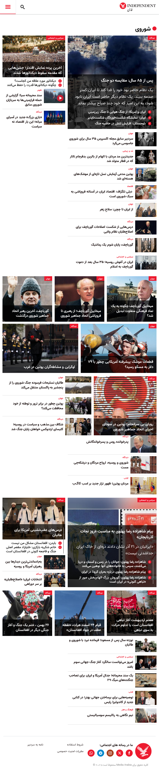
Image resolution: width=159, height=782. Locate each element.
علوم (39, 90)
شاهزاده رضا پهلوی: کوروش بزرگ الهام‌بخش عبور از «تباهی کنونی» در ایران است (112, 580)
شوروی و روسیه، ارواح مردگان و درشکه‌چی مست (101, 465)
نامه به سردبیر (35, 744)
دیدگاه (152, 38)
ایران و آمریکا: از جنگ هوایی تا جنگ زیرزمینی (117, 112)
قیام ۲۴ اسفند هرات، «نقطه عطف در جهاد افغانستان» (82, 628)
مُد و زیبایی (128, 151)
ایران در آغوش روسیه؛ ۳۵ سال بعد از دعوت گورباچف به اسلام (104, 264)
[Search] (22, 7)
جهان (130, 133)
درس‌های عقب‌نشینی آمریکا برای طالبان (38, 532)
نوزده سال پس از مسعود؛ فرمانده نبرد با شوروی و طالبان (101, 643)
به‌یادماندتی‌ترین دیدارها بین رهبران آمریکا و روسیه (23, 564)
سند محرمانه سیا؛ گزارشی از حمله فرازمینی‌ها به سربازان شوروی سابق (24, 100)
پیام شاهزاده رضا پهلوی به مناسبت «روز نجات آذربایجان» (116, 534)
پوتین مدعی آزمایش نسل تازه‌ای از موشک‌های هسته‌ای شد (103, 176)
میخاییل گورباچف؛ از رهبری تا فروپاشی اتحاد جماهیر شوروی (81, 314)
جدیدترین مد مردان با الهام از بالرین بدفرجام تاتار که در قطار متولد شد (101, 159)
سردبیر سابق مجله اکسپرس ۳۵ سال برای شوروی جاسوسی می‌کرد (101, 141)
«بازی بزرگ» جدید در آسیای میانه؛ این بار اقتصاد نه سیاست (24, 122)
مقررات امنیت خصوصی (70, 751)
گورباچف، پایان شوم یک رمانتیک (112, 245)
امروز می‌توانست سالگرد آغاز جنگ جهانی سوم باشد (103, 664)
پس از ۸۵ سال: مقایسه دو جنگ (127, 80)
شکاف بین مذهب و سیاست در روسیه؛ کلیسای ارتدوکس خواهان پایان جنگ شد (37, 427)
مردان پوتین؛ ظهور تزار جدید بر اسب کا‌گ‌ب (100, 483)
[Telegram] (100, 753)
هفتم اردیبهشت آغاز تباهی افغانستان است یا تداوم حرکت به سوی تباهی (132, 625)
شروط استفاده (75, 744)
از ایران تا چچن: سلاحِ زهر (116, 209)
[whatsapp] (91, 753)
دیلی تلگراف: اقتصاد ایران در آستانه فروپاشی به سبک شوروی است (102, 194)
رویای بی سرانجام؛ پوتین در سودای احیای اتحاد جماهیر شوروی (127, 427)
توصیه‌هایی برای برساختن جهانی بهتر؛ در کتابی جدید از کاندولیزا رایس (102, 700)
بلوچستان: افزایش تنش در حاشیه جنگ (120, 123)
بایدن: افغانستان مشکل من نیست (33, 543)
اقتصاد (130, 186)
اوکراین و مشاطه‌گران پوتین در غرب (49, 367)
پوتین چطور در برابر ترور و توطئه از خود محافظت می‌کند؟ (38, 406)
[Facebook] (129, 753)
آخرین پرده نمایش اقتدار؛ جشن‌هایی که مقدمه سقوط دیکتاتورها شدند (35, 70)
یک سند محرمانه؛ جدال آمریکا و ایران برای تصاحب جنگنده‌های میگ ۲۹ (101, 678)
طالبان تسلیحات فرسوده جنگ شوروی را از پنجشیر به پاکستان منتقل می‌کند (36, 385)
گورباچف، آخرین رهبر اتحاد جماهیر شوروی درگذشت (30, 314)
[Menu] (8, 7)
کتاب (126, 478)
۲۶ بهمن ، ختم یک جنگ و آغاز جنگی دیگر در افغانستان (28, 628)
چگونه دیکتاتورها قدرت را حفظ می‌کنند (31, 85)
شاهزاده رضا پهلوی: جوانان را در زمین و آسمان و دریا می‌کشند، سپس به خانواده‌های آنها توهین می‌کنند (112, 564)
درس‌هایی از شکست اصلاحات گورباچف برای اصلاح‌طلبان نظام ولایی (104, 229)
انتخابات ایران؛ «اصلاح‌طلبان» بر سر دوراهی (23, 582)
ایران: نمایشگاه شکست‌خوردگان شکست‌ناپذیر (117, 118)
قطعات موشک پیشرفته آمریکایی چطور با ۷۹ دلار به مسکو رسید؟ (120, 364)
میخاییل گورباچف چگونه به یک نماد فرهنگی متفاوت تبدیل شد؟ (132, 311)
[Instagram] (110, 753)
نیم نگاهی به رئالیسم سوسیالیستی (110, 715)
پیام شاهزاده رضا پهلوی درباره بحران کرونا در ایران (114, 572)
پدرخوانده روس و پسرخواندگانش (107, 442)
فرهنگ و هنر (127, 710)
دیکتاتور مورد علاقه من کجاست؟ (35, 81)
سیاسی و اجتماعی (56, 38)
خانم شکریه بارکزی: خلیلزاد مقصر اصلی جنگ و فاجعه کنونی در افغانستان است (31, 549)
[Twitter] (119, 753)
